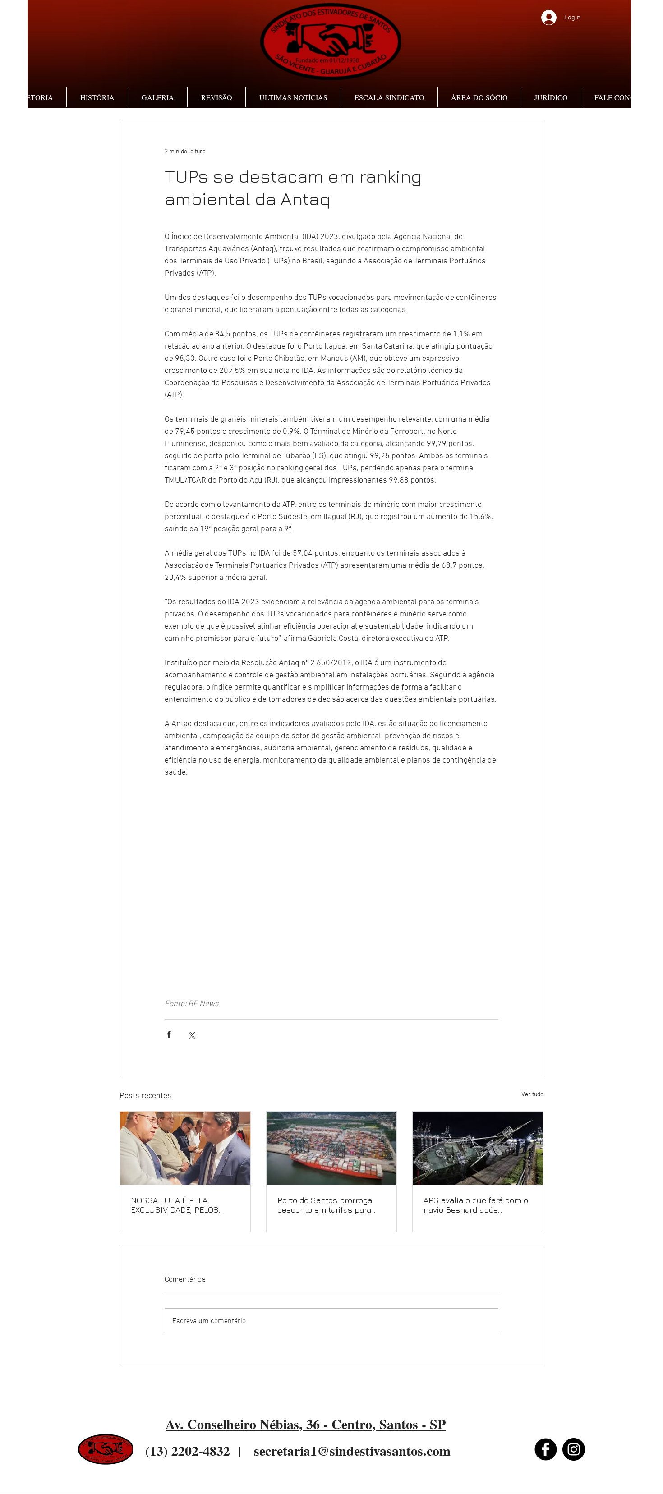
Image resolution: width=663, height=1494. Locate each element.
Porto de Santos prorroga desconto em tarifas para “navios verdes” (324, 1204)
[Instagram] (573, 1449)
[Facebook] (545, 1449)
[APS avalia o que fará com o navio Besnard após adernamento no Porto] (478, 1148)
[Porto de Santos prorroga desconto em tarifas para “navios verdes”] (332, 1148)
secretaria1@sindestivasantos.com (352, 1450)
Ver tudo (532, 1095)
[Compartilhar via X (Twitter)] (191, 1034)
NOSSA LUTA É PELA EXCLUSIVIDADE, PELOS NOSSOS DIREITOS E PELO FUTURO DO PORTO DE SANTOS (180, 1204)
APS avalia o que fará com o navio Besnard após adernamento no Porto (476, 1204)
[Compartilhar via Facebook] (169, 1034)
